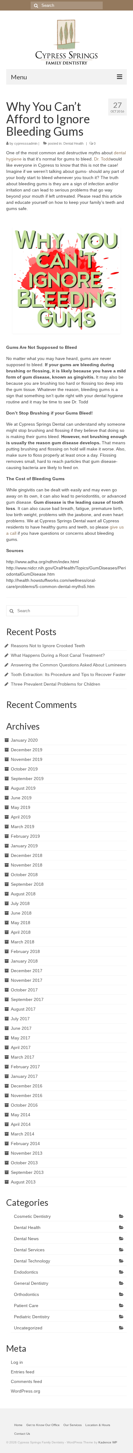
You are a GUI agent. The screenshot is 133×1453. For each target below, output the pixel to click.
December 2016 (26, 1085)
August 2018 (23, 893)
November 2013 (26, 1153)
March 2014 (22, 1133)
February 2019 (25, 836)
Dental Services (29, 1249)
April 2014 (21, 1124)
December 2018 (26, 855)
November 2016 (26, 1095)
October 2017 (24, 989)
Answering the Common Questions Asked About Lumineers (68, 664)
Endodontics (26, 1272)
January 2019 (24, 845)
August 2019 (23, 788)
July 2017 (20, 1018)
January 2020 (24, 740)
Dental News (26, 1238)
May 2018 (20, 922)
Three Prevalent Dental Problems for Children (55, 684)
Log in (17, 1362)
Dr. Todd (102, 158)
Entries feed (22, 1371)
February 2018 (25, 951)
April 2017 (21, 1047)
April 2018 (21, 932)
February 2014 (25, 1143)
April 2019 (21, 816)
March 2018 (22, 941)
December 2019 (26, 749)
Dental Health (73, 143)
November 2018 (26, 865)
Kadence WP (107, 1442)
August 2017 (23, 1009)
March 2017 (22, 1057)
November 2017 (26, 980)
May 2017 (20, 1037)
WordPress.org (25, 1391)
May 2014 (20, 1114)
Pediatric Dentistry (31, 1316)
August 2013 (23, 1181)
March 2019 (22, 826)
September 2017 (27, 999)
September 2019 (27, 778)
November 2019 (26, 759)
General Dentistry (31, 1283)
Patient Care (26, 1305)
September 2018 (27, 884)
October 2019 (24, 768)
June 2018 (21, 913)
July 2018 (20, 903)
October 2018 (24, 874)
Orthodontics (26, 1294)
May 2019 (20, 807)
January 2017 (24, 1076)
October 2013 (24, 1162)
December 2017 (26, 970)
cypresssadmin (25, 143)
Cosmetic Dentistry (32, 1216)
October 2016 (24, 1105)
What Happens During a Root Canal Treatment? (58, 655)
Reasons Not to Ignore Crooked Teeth (48, 645)
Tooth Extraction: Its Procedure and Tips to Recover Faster (68, 674)
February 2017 (25, 1066)
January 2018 (24, 961)
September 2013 (27, 1172)
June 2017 (21, 1028)
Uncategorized (28, 1327)
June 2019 (21, 797)
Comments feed (26, 1381)
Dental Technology (32, 1260)
